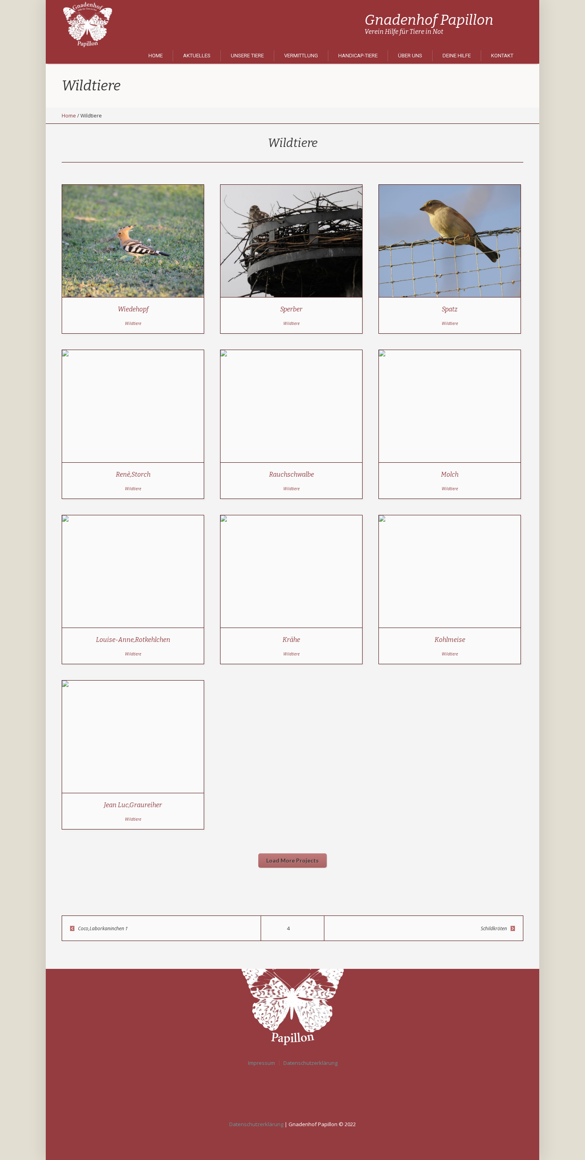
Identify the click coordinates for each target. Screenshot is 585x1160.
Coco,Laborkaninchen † (103, 928)
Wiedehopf (133, 309)
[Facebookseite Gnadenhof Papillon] (294, 1092)
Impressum (261, 1063)
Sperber (291, 309)
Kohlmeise (450, 640)
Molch (449, 474)
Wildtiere (133, 323)
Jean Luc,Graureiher (133, 805)
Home (69, 115)
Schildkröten (494, 928)
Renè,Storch (133, 474)
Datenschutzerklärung (310, 1063)
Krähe (291, 640)
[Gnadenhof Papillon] (292, 997)
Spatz (450, 309)
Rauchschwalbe (291, 474)
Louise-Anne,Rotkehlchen (133, 640)
